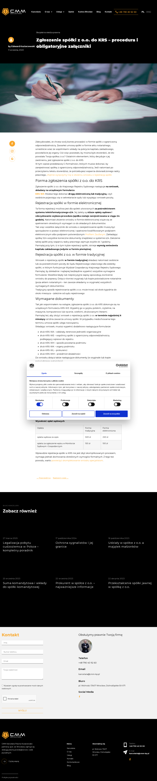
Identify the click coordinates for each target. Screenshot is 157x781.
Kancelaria (36, 12)
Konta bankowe (73, 762)
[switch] (65, 404)
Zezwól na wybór (78, 414)
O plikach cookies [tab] (113, 373)
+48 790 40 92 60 (87, 663)
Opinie (71, 12)
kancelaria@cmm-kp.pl (89, 674)
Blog (99, 12)
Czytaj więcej (29, 569)
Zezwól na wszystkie (111, 414)
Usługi (59, 12)
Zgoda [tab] (44, 373)
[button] (126, 12)
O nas (47, 12)
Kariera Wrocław (85, 12)
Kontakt (108, 12)
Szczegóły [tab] (78, 373)
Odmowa (45, 414)
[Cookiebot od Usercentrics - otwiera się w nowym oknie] (118, 365)
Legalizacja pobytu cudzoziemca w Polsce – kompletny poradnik (21, 546)
